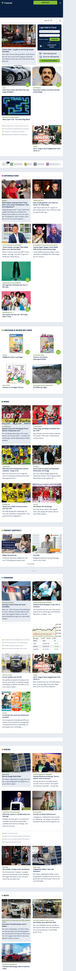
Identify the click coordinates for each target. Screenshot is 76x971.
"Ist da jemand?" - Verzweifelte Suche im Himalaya (14, 131)
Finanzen (8, 577)
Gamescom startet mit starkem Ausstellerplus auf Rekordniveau (17, 836)
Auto (6, 895)
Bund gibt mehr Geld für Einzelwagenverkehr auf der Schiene (17, 639)
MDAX (35, 646)
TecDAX (35, 649)
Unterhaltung (11, 175)
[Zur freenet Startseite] (6, 2)
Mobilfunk (45, 2)
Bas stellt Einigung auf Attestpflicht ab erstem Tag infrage (15, 134)
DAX (34, 644)
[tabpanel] (19, 44)
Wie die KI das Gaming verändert (11, 833)
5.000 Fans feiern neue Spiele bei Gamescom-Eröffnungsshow (16, 839)
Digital (7, 749)
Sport (6, 401)
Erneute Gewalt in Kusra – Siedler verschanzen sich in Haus (16, 125)
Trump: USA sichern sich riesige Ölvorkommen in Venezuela (16, 128)
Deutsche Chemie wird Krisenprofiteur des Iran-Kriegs (15, 648)
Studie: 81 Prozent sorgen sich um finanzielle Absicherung (16, 642)
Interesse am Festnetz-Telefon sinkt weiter (12, 842)
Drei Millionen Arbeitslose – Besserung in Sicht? (13, 645)
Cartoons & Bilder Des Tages (18, 330)
